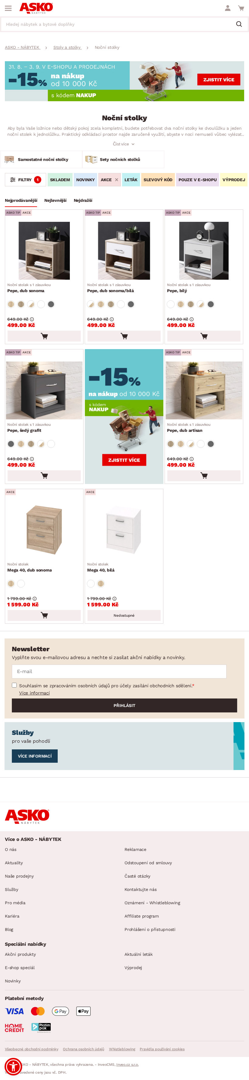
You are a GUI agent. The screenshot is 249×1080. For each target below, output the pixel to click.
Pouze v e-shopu (198, 179)
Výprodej (133, 967)
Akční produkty (20, 954)
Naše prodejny (19, 876)
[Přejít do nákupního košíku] (241, 8)
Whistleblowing (122, 1049)
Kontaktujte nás (140, 889)
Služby (11, 889)
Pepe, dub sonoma (29, 288)
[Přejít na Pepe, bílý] (204, 251)
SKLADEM (60, 179)
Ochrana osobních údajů (83, 1049)
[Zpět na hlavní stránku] (36, 8)
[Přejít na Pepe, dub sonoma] (44, 251)
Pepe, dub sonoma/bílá (110, 288)
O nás (10, 849)
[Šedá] (51, 304)
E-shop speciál (20, 967)
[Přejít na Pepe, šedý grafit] (44, 390)
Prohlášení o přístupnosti (150, 929)
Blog (9, 929)
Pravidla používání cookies (162, 1049)
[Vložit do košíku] (44, 336)
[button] (13, 1066)
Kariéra (12, 916)
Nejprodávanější (21, 200)
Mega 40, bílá (100, 567)
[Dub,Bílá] (31, 304)
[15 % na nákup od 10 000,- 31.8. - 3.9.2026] (124, 99)
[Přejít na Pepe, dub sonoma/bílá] (124, 251)
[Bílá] (41, 304)
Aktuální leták (138, 954)
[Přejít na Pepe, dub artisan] (204, 390)
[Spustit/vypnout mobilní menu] (8, 8)
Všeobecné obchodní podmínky (31, 1049)
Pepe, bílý (188, 288)
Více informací (34, 693)
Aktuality (14, 862)
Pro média (15, 902)
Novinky (85, 179)
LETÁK (131, 179)
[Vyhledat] (241, 24)
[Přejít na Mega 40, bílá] (124, 530)
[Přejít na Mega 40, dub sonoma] (44, 530)
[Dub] (11, 304)
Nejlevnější (55, 200)
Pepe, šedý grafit (29, 427)
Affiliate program (141, 916)
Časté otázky (137, 876)
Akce (106, 179)
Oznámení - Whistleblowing (152, 902)
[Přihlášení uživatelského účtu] (227, 8)
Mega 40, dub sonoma (29, 567)
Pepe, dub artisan (188, 427)
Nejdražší (83, 200)
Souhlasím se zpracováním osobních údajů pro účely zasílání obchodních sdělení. (105, 685)
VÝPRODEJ (234, 179)
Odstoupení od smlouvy (148, 862)
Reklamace (135, 849)
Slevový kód (158, 179)
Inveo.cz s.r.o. (127, 1064)
